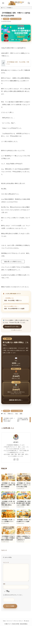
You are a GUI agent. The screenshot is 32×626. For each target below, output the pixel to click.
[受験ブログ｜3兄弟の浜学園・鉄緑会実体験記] (16, 3)
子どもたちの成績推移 (16, 18)
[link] (14, 459)
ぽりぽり (16, 442)
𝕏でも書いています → (16, 329)
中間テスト (10, 413)
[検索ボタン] (29, 3)
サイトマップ (9, 620)
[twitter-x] (17, 459)
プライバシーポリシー (18, 620)
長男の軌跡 (13, 293)
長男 (21, 413)
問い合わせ (26, 620)
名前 (4, 584)
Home (4, 620)
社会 (16, 413)
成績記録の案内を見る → (16, 400)
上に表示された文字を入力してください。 (13, 594)
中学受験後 (6, 18)
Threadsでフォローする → (12, 326)
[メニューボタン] (3, 3)
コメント (6, 562)
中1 (5, 413)
